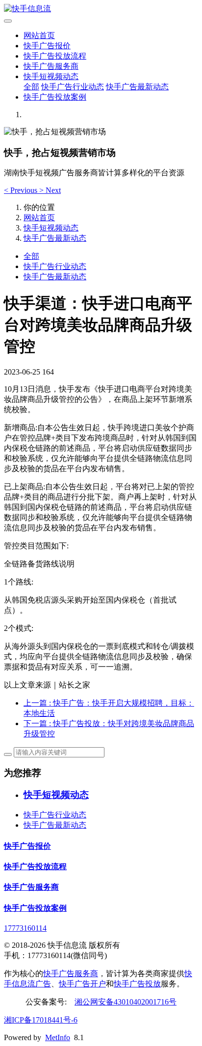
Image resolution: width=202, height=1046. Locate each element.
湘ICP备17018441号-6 (40, 1020)
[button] (21, 190)
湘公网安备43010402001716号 (126, 1002)
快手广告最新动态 (137, 87)
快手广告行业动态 (72, 87)
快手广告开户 (82, 984)
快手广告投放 (137, 984)
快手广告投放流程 (55, 56)
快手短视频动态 (51, 76)
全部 (31, 87)
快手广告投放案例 (55, 97)
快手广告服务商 (51, 66)
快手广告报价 (47, 46)
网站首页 (39, 35)
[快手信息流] (101, 9)
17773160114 (25, 928)
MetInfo (57, 1037)
